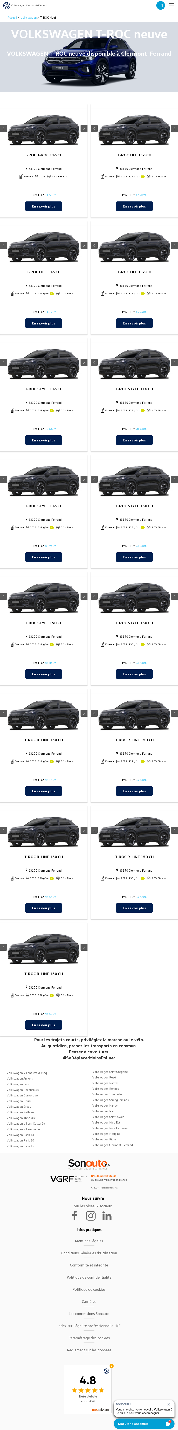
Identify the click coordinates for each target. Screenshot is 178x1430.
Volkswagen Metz (104, 1111)
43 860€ (141, 663)
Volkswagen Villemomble (23, 1129)
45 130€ (50, 779)
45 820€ (141, 896)
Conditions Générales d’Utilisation (89, 1252)
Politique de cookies (89, 1289)
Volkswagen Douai (19, 1101)
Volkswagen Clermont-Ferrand (112, 1145)
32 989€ (141, 195)
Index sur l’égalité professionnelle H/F (89, 1325)
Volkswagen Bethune (21, 1112)
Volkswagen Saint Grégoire (110, 1071)
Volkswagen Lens (18, 1084)
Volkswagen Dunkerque (22, 1095)
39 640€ (50, 429)
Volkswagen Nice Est (106, 1122)
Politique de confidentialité (89, 1277)
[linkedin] (109, 1215)
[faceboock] (77, 1215)
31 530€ (50, 195)
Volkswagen (28, 17)
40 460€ (141, 429)
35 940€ (141, 312)
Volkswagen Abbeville (21, 1118)
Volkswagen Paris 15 (20, 1146)
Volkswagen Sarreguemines (110, 1100)
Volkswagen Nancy (105, 1105)
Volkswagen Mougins (106, 1133)
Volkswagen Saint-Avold (108, 1117)
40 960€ (50, 546)
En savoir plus (43, 206)
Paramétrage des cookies (89, 1337)
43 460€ (50, 663)
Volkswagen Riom (104, 1139)
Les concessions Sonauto (89, 1313)
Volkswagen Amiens (20, 1078)
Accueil (13, 17)
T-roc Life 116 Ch (134, 154)
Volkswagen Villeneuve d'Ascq (27, 1073)
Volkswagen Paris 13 (20, 1135)
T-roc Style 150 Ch (134, 505)
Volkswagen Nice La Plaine (110, 1128)
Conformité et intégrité (89, 1265)
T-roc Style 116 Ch (44, 388)
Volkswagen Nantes (105, 1083)
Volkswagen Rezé (104, 1077)
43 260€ (141, 546)
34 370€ (50, 312)
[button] (171, 5)
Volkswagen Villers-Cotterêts (26, 1123)
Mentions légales (89, 1240)
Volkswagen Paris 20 (20, 1140)
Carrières (89, 1301)
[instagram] (93, 1215)
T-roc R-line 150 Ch (43, 739)
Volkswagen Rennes (105, 1088)
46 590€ (50, 1013)
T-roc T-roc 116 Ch (44, 154)
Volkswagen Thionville (107, 1094)
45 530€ (141, 779)
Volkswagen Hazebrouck (23, 1089)
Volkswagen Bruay (19, 1106)
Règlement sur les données (89, 1349)
